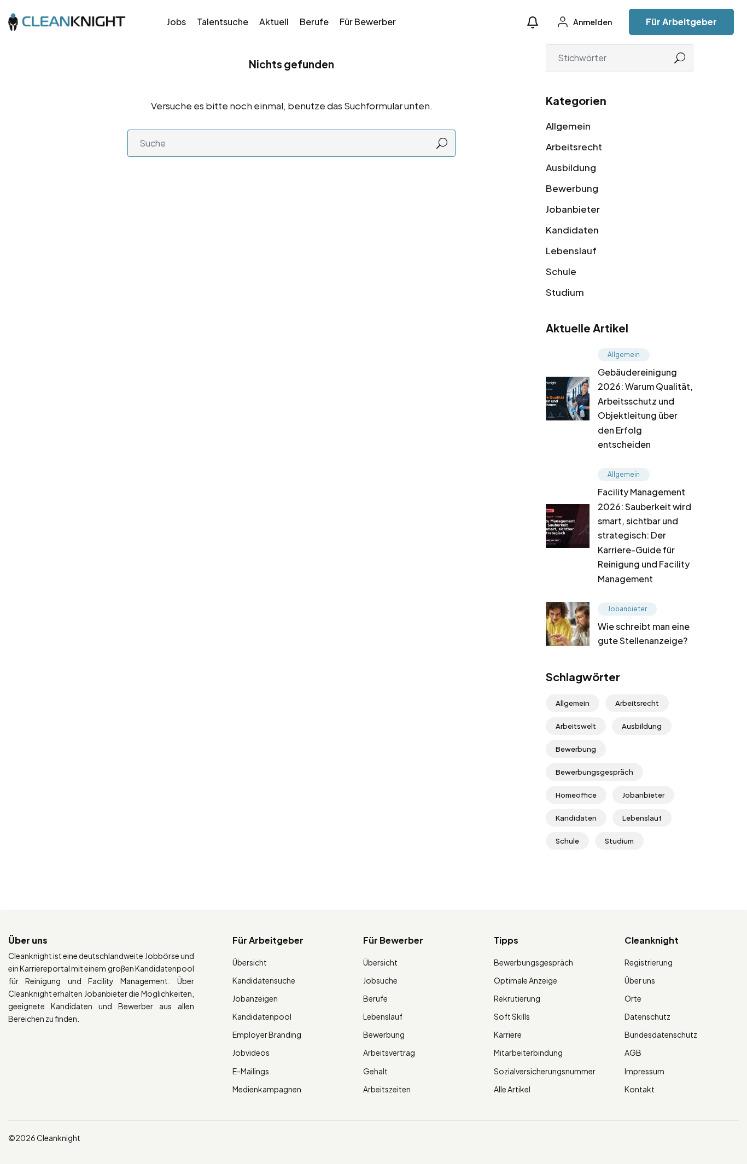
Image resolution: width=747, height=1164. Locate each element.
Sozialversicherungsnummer (545, 1071)
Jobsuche (380, 980)
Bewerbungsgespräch (594, 772)
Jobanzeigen (255, 998)
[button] (532, 22)
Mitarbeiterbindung (528, 1052)
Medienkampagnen (266, 1089)
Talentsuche (222, 21)
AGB (633, 1052)
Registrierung (649, 962)
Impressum (644, 1071)
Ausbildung (571, 167)
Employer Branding (266, 1034)
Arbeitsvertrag (389, 1052)
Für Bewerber (368, 21)
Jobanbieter (573, 209)
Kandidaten (572, 230)
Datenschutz (647, 1016)
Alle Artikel (512, 1089)
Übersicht (249, 962)
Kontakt (640, 1089)
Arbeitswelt (576, 726)
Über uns (640, 980)
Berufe (314, 21)
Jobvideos (251, 1052)
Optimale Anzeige (525, 980)
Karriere (508, 1034)
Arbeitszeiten (387, 1089)
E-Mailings (250, 1071)
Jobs (176, 21)
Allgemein (568, 126)
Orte (633, 998)
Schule (561, 271)
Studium (565, 292)
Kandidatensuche (263, 980)
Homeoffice (576, 795)
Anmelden (592, 22)
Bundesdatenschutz (661, 1034)
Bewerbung (572, 188)
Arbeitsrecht (574, 147)
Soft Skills (512, 1016)
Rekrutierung (517, 998)
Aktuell (274, 21)
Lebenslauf (571, 250)
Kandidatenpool (261, 1016)
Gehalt (375, 1071)
